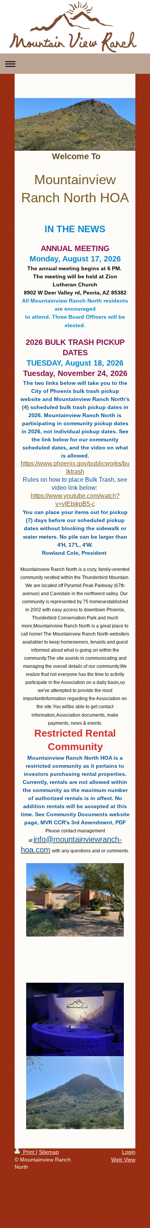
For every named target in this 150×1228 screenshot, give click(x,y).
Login (128, 1152)
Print (29, 1152)
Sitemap (49, 1152)
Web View (123, 1159)
